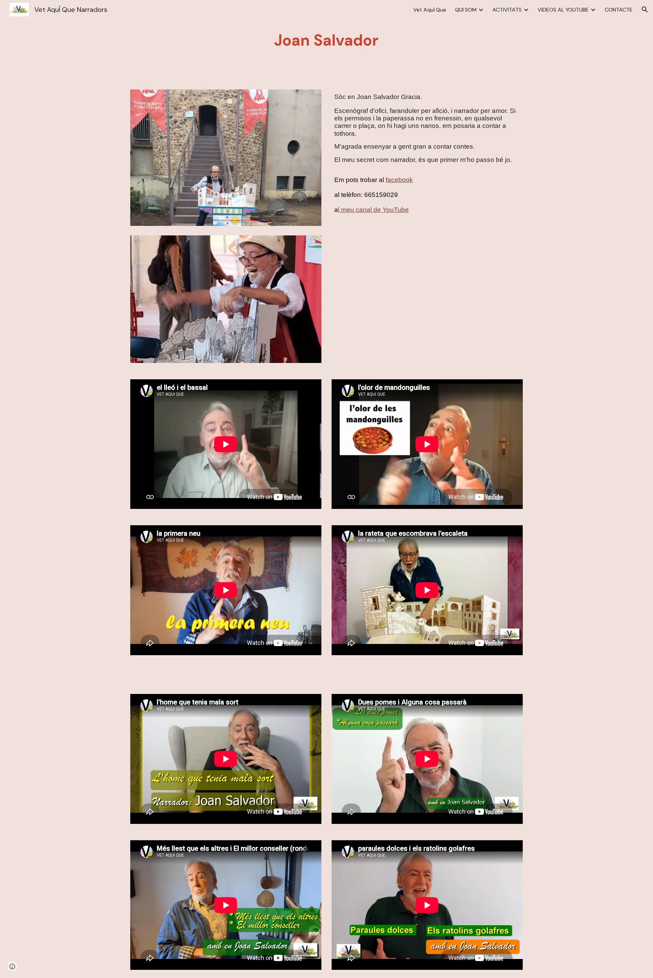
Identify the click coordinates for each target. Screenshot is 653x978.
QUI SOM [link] (465, 9)
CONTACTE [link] (619, 9)
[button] (645, 9)
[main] (326, 40)
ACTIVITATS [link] (507, 9)
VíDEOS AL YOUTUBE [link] (563, 9)
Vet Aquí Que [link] (429, 9)
